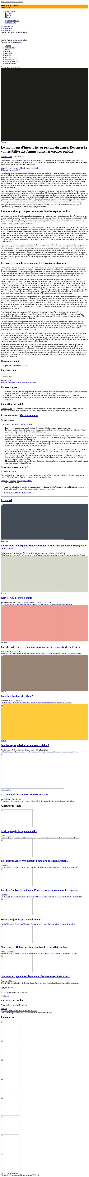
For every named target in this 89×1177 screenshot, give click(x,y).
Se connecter (14, 1175)
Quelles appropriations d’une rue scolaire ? (25, 745)
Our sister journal (7, 26)
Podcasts (4, 642)
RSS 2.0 (36, 1175)
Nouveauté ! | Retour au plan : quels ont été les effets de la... (34, 947)
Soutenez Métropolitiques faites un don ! (11, 6)
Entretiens (4, 541)
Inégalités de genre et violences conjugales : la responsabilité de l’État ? (40, 647)
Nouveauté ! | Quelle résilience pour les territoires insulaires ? (35, 976)
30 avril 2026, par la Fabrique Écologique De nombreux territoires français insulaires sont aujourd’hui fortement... (40, 983)
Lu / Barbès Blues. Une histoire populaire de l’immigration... (34, 860)
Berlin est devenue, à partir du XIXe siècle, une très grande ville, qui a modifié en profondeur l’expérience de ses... (40, 838)
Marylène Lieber (6, 157)
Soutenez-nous (16, 42)
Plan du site (5, 1175)
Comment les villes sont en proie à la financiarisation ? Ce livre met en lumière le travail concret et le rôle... (37, 801)
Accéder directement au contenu (12, 2)
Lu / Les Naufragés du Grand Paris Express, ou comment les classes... (39, 890)
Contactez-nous (10, 63)
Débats (3, 142)
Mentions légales (26, 1175)
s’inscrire (14, 493)
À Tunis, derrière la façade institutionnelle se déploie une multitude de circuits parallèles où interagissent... (37, 604)
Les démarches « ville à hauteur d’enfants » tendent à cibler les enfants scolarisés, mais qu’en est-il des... (36, 703)
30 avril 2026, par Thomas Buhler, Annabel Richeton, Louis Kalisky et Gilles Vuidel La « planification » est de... (39, 953)
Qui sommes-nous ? (12, 61)
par (18, 424)
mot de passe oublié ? (24, 481)
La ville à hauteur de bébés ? (17, 696)
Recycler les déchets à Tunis (16, 597)
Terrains (3, 593)
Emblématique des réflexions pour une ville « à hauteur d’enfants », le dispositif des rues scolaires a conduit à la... (39, 752)
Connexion (4, 481)
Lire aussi (6, 500)
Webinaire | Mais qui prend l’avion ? (21, 919)
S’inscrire (13, 481)
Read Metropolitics (11, 59)
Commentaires (6, 790)
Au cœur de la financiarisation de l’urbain (24, 794)
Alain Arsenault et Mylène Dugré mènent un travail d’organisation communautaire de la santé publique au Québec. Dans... (43, 555)
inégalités (4, 168)
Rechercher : (5, 67)
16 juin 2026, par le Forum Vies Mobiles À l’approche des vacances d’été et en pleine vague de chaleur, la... (38, 924)
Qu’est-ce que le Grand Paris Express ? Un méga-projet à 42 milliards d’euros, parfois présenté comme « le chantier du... (42, 897)
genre (56, 162)
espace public (18, 168)
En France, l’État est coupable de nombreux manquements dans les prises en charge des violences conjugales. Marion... (41, 653)
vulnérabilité (35, 168)
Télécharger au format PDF (10, 170)
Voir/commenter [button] (29, 415)
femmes (23, 160)
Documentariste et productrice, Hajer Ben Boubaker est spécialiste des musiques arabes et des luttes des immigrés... (40, 867)
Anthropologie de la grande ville (19, 831)
